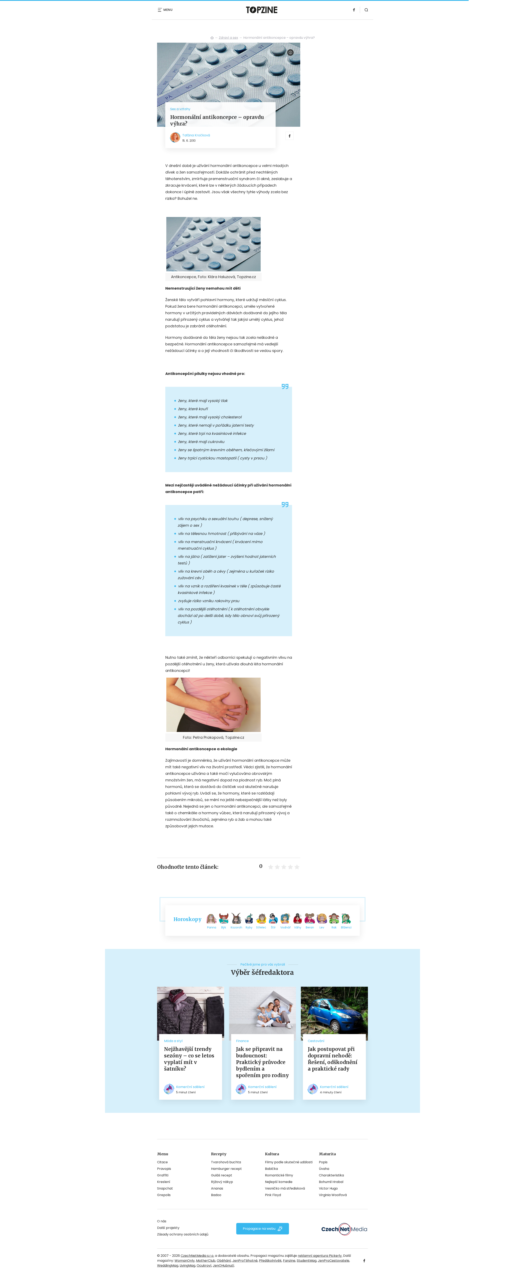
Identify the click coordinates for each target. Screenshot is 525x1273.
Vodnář (285, 927)
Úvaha (324, 1168)
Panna (211, 927)
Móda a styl (173, 1041)
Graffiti (162, 1175)
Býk (223, 927)
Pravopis (164, 1168)
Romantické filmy (279, 1175)
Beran (310, 927)
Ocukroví (204, 1265)
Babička (271, 1168)
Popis (323, 1162)
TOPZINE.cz (212, 37)
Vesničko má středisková (285, 1188)
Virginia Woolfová (333, 1195)
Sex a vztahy (180, 109)
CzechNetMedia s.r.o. (197, 1255)
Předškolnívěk (270, 1260)
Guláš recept (221, 1175)
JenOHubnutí (223, 1265)
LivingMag (187, 1265)
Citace (162, 1162)
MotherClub (205, 1260)
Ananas (217, 1188)
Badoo (216, 1195)
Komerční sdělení (190, 1087)
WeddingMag (167, 1265)
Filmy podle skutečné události (289, 1162)
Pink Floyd (273, 1195)
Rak (334, 927)
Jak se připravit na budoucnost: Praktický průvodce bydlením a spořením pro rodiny (262, 1062)
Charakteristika (331, 1175)
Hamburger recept (226, 1168)
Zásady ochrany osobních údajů (182, 1234)
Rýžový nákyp (222, 1181)
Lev (322, 927)
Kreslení (163, 1181)
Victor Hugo (328, 1188)
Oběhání (224, 1260)
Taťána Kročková (196, 135)
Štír (273, 927)
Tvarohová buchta (226, 1162)
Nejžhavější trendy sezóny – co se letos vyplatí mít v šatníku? (189, 1059)
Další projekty (168, 1227)
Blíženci (346, 927)
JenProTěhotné (245, 1260)
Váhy (297, 927)
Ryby (249, 927)
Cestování (316, 1041)
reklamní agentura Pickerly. (320, 1255)
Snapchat (165, 1188)
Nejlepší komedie (278, 1181)
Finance (242, 1041)
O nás (161, 1221)
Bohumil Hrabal (331, 1181)
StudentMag (306, 1260)
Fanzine (289, 1260)
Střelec (261, 927)
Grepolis (164, 1195)
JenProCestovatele (333, 1260)
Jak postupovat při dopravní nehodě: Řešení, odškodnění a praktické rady (332, 1059)
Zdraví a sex (228, 37)
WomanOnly (185, 1260)
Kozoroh (236, 927)
